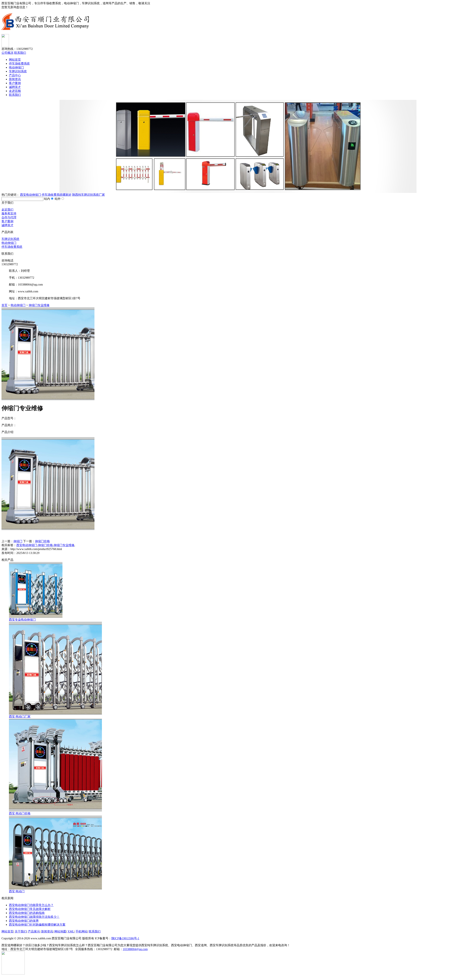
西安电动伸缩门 (30, 194)
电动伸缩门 (16, 67)
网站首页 (15, 59)
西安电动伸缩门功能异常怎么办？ (31, 905)
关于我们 (21, 931)
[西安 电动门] (55, 888)
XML (70, 931)
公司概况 (7, 52)
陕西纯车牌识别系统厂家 (88, 194)
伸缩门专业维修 (39, 305)
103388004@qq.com (135, 949)
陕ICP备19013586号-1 (125, 938)
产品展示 (34, 931)
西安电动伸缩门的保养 (24, 920)
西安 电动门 (17, 891)
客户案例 (15, 83)
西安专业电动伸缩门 (22, 619)
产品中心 (15, 75)
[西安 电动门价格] (55, 810)
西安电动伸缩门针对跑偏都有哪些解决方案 (37, 924)
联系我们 (20, 52)
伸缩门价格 (42, 541)
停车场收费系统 (19, 63)
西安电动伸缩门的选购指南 (27, 912)
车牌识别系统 (18, 71)
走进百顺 (15, 90)
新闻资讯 (15, 79)
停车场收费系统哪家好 (56, 194)
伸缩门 (17, 541)
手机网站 (81, 931)
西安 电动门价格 (19, 813)
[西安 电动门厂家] (55, 713)
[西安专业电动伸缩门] (35, 616)
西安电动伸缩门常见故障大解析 (30, 909)
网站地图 (60, 931)
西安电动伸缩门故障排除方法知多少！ (34, 916)
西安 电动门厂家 (19, 716)
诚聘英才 (15, 87)
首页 (4, 305)
